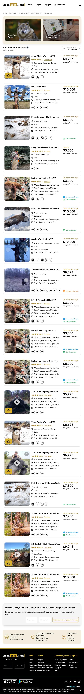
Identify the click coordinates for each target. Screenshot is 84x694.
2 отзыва (47, 182)
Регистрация (73, 662)
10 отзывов (48, 60)
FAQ (56, 670)
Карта (40, 660)
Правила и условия (45, 665)
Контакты (32, 668)
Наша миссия (33, 665)
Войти (71, 660)
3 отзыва (47, 90)
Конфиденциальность (46, 668)
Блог (30, 662)
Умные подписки (61, 660)
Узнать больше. (63, 691)
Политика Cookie (44, 670)
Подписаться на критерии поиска (65, 620)
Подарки (58, 668)
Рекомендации (60, 662)
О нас (31, 660)
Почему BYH (33, 670)
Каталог (41, 662)
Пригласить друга (61, 665)
